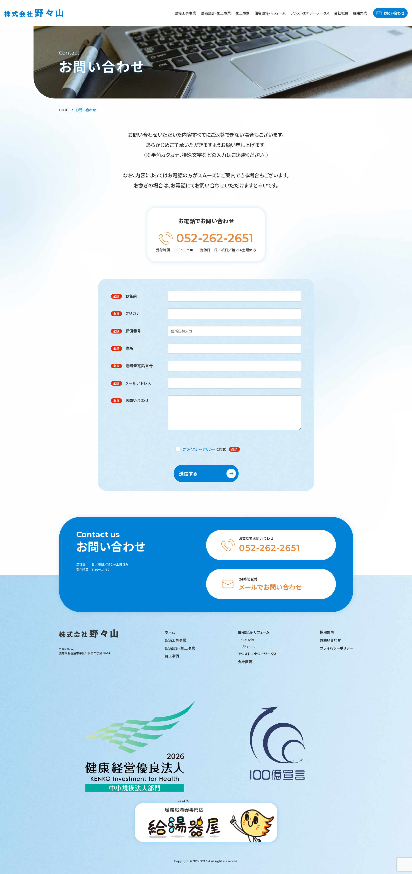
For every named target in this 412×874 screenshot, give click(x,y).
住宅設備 (247, 639)
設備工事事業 (185, 13)
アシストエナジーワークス (310, 13)
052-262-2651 (214, 238)
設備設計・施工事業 (216, 13)
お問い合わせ (394, 13)
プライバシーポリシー (199, 449)
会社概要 (341, 13)
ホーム (170, 632)
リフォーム (248, 646)
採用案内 (360, 13)
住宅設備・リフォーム (270, 13)
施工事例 (243, 13)
